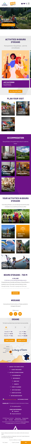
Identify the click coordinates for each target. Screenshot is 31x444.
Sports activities (16, 392)
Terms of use (18, 418)
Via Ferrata (21, 251)
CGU (6, 419)
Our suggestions (7, 24)
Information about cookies (20, 419)
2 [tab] (15, 27)
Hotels (5, 158)
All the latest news (15, 91)
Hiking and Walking (9, 221)
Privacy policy (25, 418)
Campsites (21, 158)
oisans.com (5, 403)
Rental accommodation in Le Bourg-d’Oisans (8, 172)
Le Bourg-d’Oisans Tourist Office (22, 111)
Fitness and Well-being (7, 235)
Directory (16, 381)
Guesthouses (22, 173)
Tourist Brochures (6, 128)
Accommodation (16, 375)
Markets (16, 384)
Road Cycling (7, 266)
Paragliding (7, 251)
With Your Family (16, 389)
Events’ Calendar (6, 112)
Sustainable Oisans (22, 399)
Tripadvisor (16, 411)
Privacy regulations (24, 421)
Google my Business (16, 413)
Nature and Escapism (16, 395)
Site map (11, 419)
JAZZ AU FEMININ (8, 82)
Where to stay (21, 340)
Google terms (10, 423)
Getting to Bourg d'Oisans (16, 372)
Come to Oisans (9, 340)
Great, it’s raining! (21, 235)
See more (15, 293)
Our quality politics (16, 406)
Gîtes (4, 189)
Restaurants (16, 378)
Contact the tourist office (16, 366)
